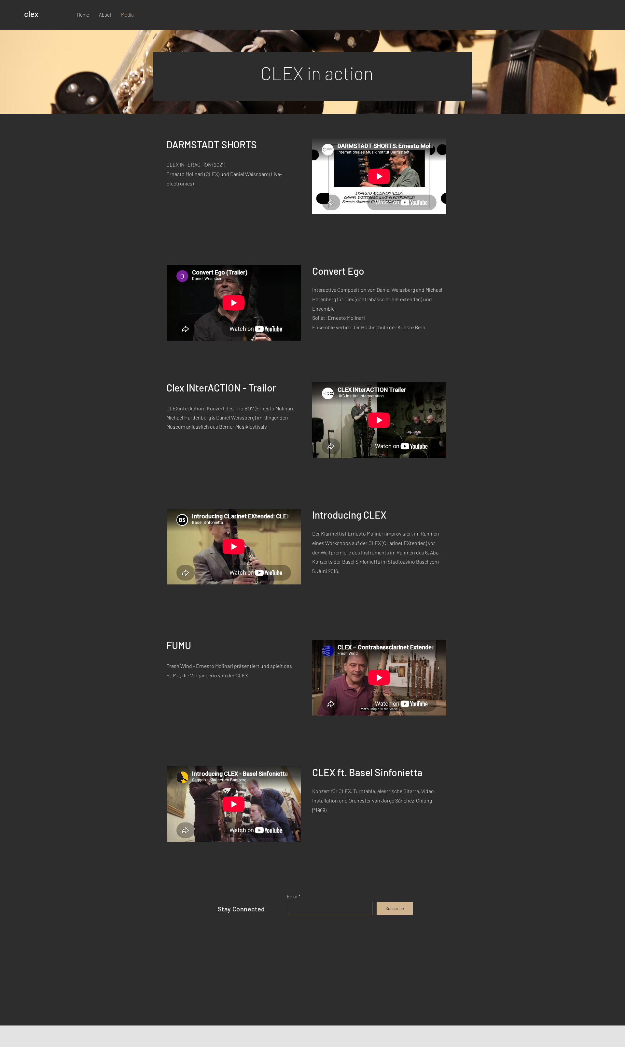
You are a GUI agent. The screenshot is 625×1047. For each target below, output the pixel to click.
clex (31, 14)
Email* (293, 896)
